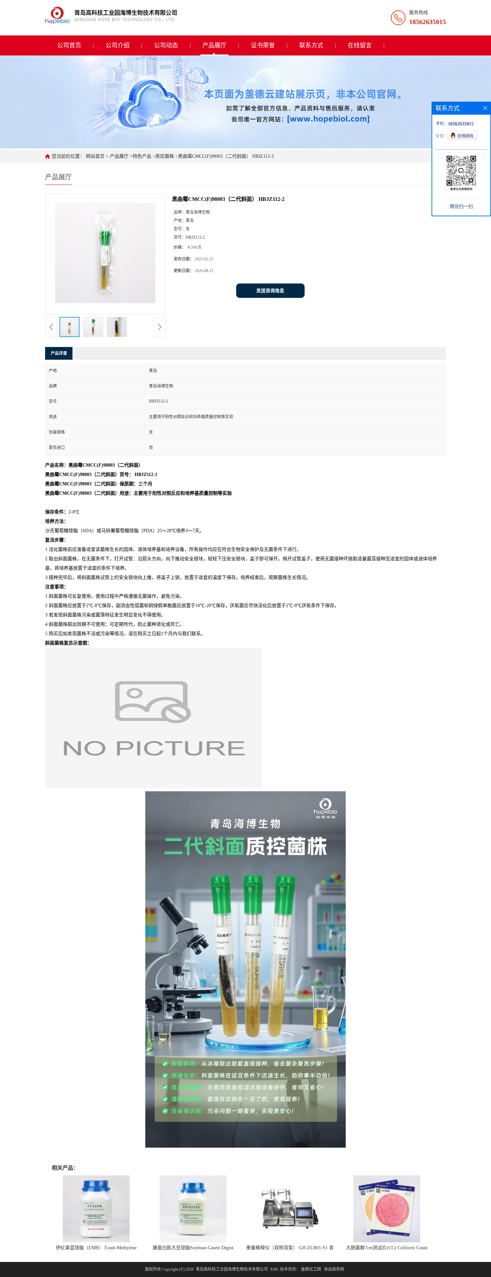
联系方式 (311, 45)
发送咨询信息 (270, 290)
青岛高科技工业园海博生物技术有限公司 (232, 1269)
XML (274, 1269)
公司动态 (166, 45)
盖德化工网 (311, 1269)
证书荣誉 (263, 45)
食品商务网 (334, 1269)
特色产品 (142, 156)
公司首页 (69, 45)
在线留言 (360, 45)
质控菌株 (164, 156)
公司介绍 (118, 45)
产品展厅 (214, 45)
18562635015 (427, 21)
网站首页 (95, 156)
